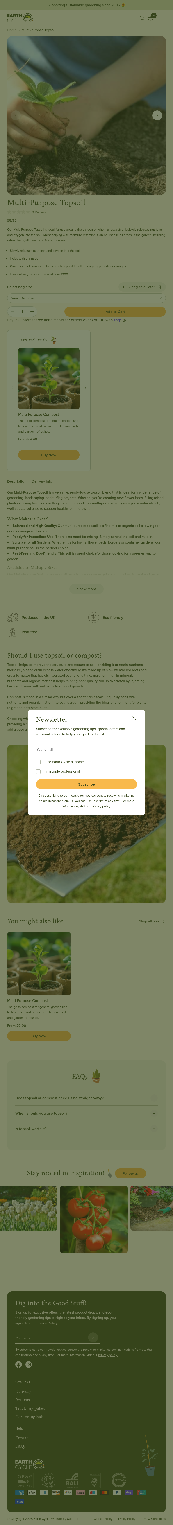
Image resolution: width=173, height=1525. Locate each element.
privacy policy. (101, 806)
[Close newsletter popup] (136, 719)
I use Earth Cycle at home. (64, 761)
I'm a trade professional (62, 771)
